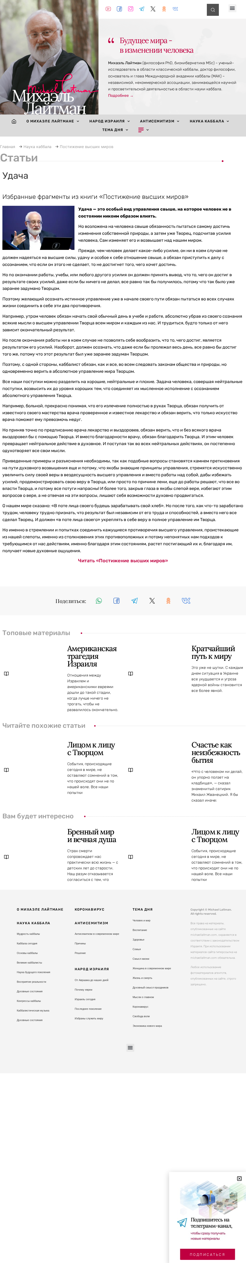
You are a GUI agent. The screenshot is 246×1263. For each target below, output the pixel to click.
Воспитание (140, 930)
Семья (137, 949)
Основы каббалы (27, 953)
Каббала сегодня (27, 943)
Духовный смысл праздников (150, 987)
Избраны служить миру (89, 1018)
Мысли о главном (143, 997)
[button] (232, 8)
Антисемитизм (157, 121)
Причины (80, 943)
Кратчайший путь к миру (213, 652)
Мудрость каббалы (28, 933)
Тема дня (112, 130)
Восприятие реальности (31, 981)
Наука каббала (207, 121)
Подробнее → (121, 95)
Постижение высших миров (86, 146)
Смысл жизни (141, 958)
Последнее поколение (88, 1008)
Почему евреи (83, 989)
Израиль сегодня (85, 999)
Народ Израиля (107, 121)
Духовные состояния (30, 991)
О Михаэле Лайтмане (50, 121)
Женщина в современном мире (152, 968)
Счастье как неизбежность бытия (215, 752)
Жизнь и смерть (142, 977)
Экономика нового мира (147, 1025)
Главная (7, 146)
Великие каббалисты (29, 962)
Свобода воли (141, 1016)
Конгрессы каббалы (29, 1000)
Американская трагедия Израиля (92, 656)
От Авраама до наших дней (91, 980)
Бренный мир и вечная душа (91, 835)
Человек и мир (141, 920)
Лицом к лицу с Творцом (91, 748)
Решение (80, 953)
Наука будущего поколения (33, 972)
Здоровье (138, 939)
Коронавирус (90, 909)
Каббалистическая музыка (33, 1010)
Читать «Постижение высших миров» (123, 560)
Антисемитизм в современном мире (97, 933)
